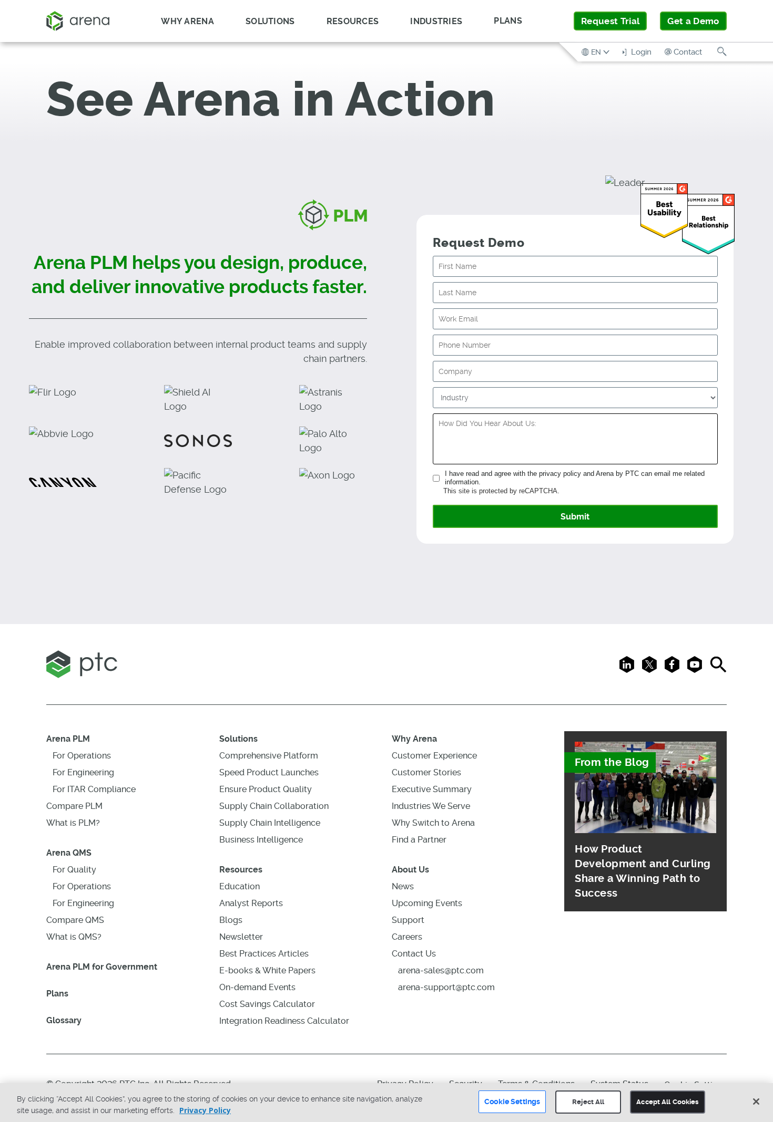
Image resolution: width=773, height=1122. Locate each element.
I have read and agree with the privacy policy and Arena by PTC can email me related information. (575, 478)
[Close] (756, 1101)
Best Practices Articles (264, 954)
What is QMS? (73, 937)
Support (408, 920)
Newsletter (241, 937)
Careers (407, 937)
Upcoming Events (427, 903)
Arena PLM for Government (101, 967)
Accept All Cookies (667, 1102)
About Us (410, 870)
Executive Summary (432, 789)
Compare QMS (75, 920)
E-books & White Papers (267, 970)
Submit (575, 517)
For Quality (74, 870)
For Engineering (83, 772)
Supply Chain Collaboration (274, 806)
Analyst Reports (251, 903)
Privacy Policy (205, 1110)
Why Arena (414, 739)
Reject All (588, 1102)
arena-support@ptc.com (446, 987)
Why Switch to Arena (433, 823)
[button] (596, 52)
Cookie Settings (512, 1101)
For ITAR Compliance (94, 789)
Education (239, 886)
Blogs (230, 920)
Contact (688, 52)
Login (640, 52)
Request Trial (610, 21)
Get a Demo (693, 21)
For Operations (82, 756)
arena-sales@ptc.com (441, 970)
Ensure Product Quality (265, 789)
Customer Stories (426, 772)
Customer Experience (434, 756)
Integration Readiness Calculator (284, 1021)
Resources (240, 870)
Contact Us (414, 954)
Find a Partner (419, 840)
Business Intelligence (261, 840)
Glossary (64, 1020)
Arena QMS (68, 853)
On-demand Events (257, 987)
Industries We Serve (431, 806)
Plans (508, 21)
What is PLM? (73, 823)
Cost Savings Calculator (267, 1004)
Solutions (238, 739)
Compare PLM (74, 806)
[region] (386, 1102)
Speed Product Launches (269, 772)
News (403, 886)
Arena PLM (68, 739)
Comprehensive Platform (268, 756)
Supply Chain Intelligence (269, 823)
